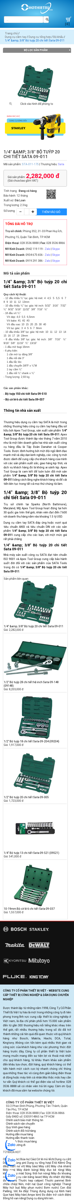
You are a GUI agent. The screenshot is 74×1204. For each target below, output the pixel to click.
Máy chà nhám (60, 1166)
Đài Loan (20, 200)
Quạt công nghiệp (48, 1184)
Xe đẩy (23, 1191)
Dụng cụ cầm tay (15, 36)
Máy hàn (20, 1194)
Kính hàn (64, 1191)
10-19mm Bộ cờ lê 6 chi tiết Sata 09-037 (29, 908)
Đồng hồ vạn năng (14, 1198)
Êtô (54, 1162)
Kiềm (61, 1162)
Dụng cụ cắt (62, 1159)
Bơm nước (51, 1187)
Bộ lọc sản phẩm (36, 50)
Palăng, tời (10, 1191)
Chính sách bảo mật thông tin (24, 1120)
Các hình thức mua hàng (21, 1141)
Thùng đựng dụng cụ (43, 1191)
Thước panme (54, 1180)
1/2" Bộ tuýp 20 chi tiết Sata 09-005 (26, 797)
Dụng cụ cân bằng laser (26, 1177)
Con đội (65, 1187)
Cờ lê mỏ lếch (45, 1159)
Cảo (32, 1159)
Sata (61, 164)
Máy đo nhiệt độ (53, 1177)
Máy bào (31, 1166)
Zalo (47, 248)
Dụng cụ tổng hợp (40, 36)
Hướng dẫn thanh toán (20, 1137)
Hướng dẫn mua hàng (19, 1134)
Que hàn (8, 1194)
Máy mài (17, 1173)
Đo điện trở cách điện (56, 1194)
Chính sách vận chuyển (20, 1123)
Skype (56, 248)
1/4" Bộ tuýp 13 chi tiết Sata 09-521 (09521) (31, 852)
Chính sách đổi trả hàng (21, 1130)
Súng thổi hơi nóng (37, 1173)
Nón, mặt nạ (27, 1184)
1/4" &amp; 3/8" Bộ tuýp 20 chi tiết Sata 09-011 (33, 626)
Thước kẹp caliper (30, 1180)
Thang (66, 1184)
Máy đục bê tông (52, 1169)
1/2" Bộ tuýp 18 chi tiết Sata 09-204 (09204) (31, 741)
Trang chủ (11, 33)
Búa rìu (24, 1159)
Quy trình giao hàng (18, 1127)
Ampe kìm (33, 1194)
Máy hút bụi (11, 1187)
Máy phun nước (31, 1187)
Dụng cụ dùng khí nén (40, 1198)
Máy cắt (44, 1166)
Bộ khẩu (58, 36)
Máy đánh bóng (27, 1169)
